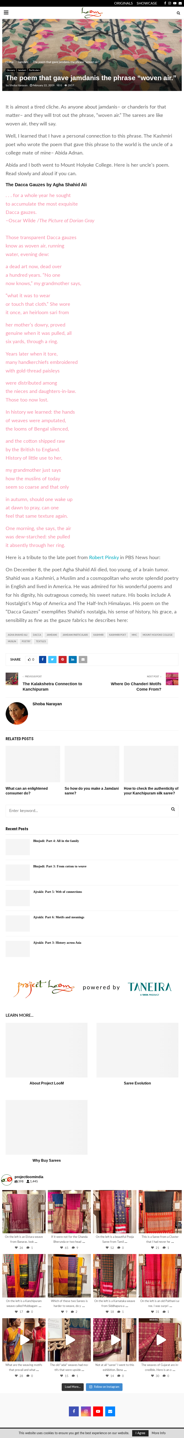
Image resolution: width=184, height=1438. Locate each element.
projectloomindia (23, 1194)
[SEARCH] (173, 809)
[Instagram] (40, 1227)
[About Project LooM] (47, 1050)
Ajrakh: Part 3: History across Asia (57, 942)
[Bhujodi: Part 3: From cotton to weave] (18, 872)
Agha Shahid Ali (17, 635)
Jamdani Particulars (75, 635)
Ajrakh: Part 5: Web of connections (57, 892)
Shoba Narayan (18, 85)
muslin (12, 641)
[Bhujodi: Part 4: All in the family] (18, 847)
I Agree (140, 1433)
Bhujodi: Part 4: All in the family (56, 841)
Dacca (37, 635)
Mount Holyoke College (158, 635)
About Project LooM (47, 1083)
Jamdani (22, 70)
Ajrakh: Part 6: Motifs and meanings (58, 917)
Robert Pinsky (104, 557)
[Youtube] (98, 1411)
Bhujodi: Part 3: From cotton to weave (59, 866)
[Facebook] (74, 1411)
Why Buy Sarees (47, 1160)
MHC (134, 635)
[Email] (110, 1411)
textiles (41, 641)
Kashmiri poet (117, 635)
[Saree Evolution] (137, 1050)
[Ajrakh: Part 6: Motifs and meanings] (18, 923)
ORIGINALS (123, 3)
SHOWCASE (147, 3)
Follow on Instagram (106, 1387)
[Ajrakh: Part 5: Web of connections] (18, 898)
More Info (159, 1433)
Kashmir (98, 635)
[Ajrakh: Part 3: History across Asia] (18, 949)
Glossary (11, 70)
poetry (26, 641)
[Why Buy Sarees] (47, 1127)
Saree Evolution (137, 1083)
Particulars (34, 70)
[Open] (24, 1212)
